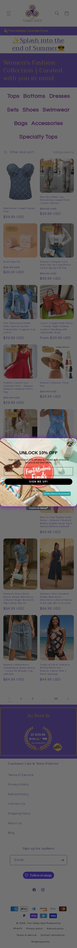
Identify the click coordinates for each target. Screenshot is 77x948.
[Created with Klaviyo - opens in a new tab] (38, 508)
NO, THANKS (38, 491)
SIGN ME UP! (38, 481)
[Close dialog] (72, 442)
